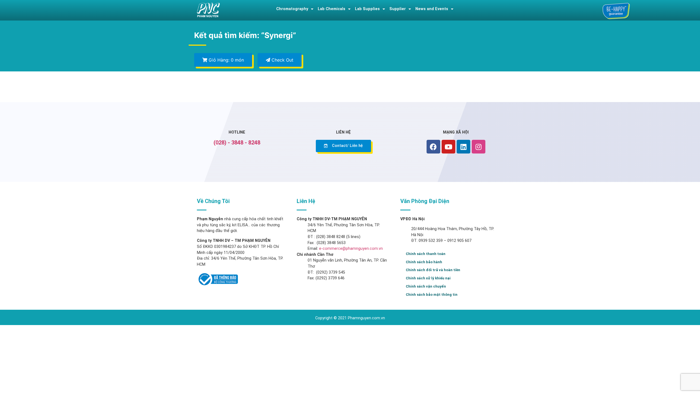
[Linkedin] (463, 146)
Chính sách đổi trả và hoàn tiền (433, 270)
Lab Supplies (367, 9)
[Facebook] (433, 146)
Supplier (397, 9)
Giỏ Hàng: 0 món (225, 60)
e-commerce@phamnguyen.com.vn (350, 248)
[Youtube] (448, 146)
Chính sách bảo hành (424, 262)
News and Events (431, 9)
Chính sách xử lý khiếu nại (428, 278)
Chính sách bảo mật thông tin (431, 294)
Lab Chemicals (331, 9)
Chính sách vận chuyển (426, 286)
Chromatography (292, 9)
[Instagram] (478, 146)
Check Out (281, 60)
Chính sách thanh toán (425, 254)
